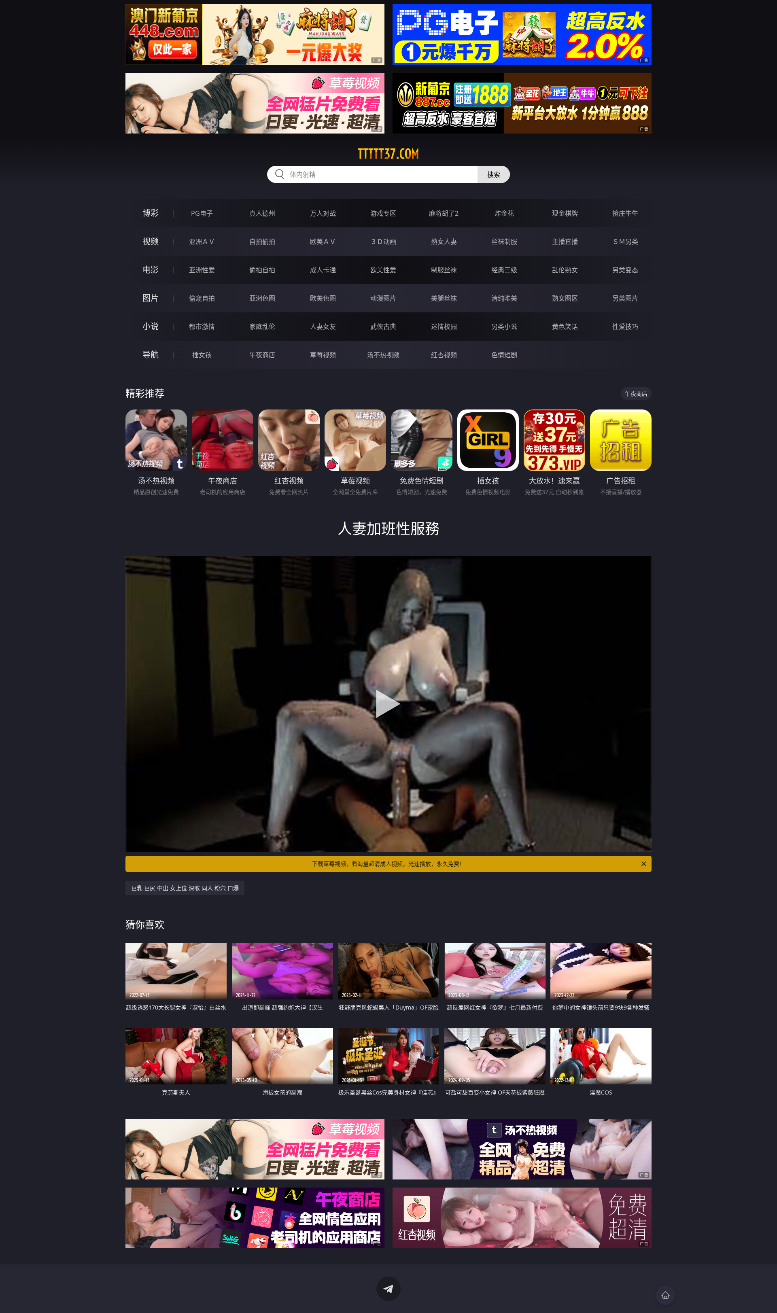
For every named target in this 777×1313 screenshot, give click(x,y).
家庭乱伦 (262, 326)
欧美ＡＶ (323, 241)
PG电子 (202, 213)
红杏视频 (444, 354)
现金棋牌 (565, 213)
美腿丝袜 (444, 298)
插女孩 (202, 354)
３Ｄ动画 (383, 241)
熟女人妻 (444, 241)
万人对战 (323, 213)
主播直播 (565, 241)
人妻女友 (323, 326)
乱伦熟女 (565, 269)
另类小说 (504, 326)
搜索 (493, 174)
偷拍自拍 (262, 269)
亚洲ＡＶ (202, 241)
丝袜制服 (504, 241)
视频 (150, 241)
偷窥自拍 (202, 298)
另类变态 (625, 269)
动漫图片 (383, 298)
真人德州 (262, 213)
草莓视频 (323, 354)
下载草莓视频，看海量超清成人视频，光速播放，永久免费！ (388, 864)
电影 (150, 269)
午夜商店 (262, 354)
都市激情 (202, 326)
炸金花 (504, 213)
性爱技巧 (625, 326)
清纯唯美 (504, 298)
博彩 (150, 213)
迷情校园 (444, 326)
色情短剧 (504, 354)
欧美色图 (323, 298)
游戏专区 (383, 213)
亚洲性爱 (202, 269)
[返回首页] (665, 1295)
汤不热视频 (383, 354)
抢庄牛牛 (625, 213)
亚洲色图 (262, 298)
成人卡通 (323, 269)
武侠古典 (383, 326)
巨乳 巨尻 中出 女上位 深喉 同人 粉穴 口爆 (185, 888)
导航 (150, 354)
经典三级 (504, 269)
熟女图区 (565, 298)
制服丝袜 (444, 269)
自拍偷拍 (262, 241)
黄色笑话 (565, 326)
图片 (150, 298)
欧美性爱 (383, 269)
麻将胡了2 (444, 213)
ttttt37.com (388, 154)
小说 (150, 326)
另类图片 (625, 298)
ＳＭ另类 (625, 241)
